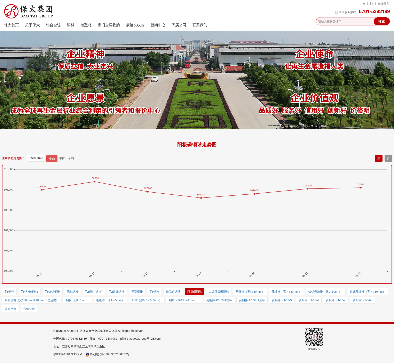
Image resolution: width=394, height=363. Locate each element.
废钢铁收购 (135, 24)
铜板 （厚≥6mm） (77, 300)
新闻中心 (158, 24)
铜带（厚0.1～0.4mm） (184, 300)
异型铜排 (137, 291)
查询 (52, 158)
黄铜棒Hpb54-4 (363, 300)
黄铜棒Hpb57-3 (282, 300)
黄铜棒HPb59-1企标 (252, 300)
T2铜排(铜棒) (93, 291)
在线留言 (383, 3)
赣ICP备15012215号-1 (67, 354)
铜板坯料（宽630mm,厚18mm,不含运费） (32, 300)
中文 (362, 3)
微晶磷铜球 (173, 291)
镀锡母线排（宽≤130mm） (325, 291)
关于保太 (32, 24)
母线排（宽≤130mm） (250, 291)
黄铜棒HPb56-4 (309, 300)
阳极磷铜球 (194, 291)
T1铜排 (154, 291)
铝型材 (86, 24)
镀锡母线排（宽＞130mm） (368, 291)
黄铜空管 (10, 309)
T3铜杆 (9, 291)
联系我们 (199, 24)
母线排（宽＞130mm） (286, 291)
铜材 (70, 24)
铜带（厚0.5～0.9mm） (147, 300)
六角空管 (29, 309)
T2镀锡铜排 (116, 291)
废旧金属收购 (109, 24)
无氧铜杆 (72, 291)
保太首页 (11, 24)
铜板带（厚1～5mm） (110, 300)
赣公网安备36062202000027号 (109, 354)
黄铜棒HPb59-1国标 (219, 300)
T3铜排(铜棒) (29, 291)
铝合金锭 (53, 24)
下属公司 (179, 24)
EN (371, 3)
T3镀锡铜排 (52, 291)
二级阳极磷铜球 (219, 291)
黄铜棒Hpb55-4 (336, 300)
